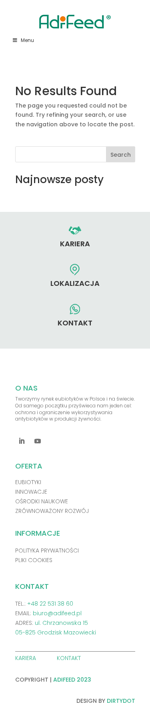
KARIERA (26, 658)
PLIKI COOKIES (33, 560)
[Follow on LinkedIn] (21, 441)
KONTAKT (69, 658)
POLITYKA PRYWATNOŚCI (47, 550)
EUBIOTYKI (28, 482)
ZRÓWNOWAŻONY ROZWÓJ (52, 511)
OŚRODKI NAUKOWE (41, 501)
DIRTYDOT (121, 701)
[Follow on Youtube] (37, 441)
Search (120, 155)
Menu (27, 40)
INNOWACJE (31, 492)
